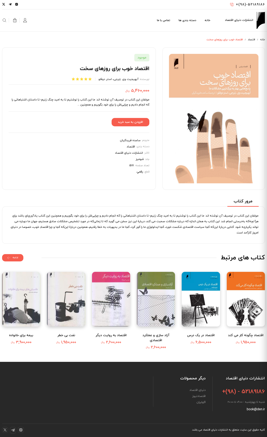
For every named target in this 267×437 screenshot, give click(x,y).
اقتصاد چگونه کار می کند (245, 335)
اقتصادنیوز (199, 396)
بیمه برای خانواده (21, 335)
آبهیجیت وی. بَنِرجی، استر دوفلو (118, 79)
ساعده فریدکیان (130, 140)
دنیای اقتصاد (197, 390)
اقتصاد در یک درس (201, 335)
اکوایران (201, 402)
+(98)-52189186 (250, 4)
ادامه (15, 258)
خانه (207, 20)
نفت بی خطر (66, 335)
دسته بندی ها (187, 20)
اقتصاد (251, 40)
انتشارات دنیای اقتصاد (129, 153)
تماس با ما (163, 20)
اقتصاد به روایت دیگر (111, 335)
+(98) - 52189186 (243, 392)
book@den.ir (256, 409)
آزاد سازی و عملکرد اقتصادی (155, 338)
